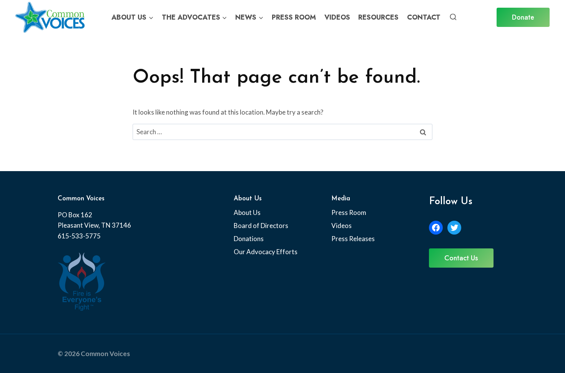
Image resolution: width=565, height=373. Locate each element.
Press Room (294, 17)
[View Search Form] (453, 17)
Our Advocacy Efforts (265, 252)
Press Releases (353, 239)
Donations (249, 239)
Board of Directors (261, 225)
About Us (247, 212)
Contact (423, 17)
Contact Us (461, 258)
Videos (337, 17)
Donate (523, 17)
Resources (378, 17)
